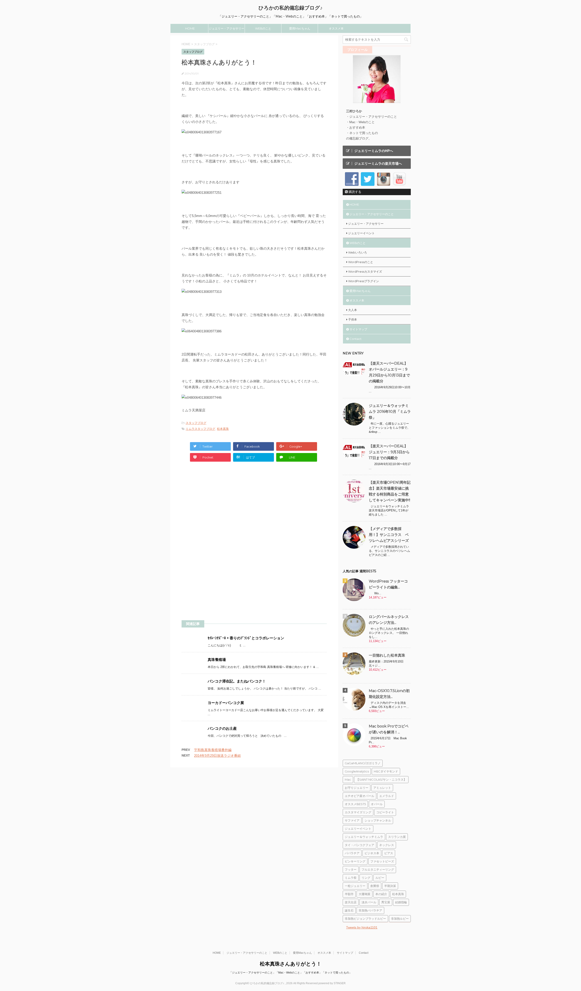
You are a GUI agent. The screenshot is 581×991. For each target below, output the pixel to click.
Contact (356, 339)
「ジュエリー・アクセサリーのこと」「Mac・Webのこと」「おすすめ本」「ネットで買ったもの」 (290, 972)
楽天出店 (351, 902)
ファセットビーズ (382, 861)
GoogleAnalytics (357, 771)
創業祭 (374, 886)
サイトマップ (358, 329)
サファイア (352, 820)
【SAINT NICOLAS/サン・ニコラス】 (381, 779)
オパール (377, 804)
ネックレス (386, 845)
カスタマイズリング (358, 812)
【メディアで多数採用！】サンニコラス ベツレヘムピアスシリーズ (389, 535)
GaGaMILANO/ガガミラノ (363, 763)
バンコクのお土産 (222, 728)
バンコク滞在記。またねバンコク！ (237, 681)
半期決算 (390, 886)
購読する (354, 192)
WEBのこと (263, 28)
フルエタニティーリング (378, 869)
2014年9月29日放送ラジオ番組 (217, 755)
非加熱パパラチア (370, 910)
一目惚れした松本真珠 (387, 655)
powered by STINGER (332, 983)
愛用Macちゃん (299, 28)
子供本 (352, 319)
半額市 (349, 894)
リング (366, 877)
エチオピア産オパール (359, 796)
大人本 (352, 310)
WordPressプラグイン (363, 281)
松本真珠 (223, 429)
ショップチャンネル (377, 820)
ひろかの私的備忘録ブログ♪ (290, 8)
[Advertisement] (220, 508)
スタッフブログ (196, 423)
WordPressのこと (360, 262)
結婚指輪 (401, 902)
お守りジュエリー (356, 787)
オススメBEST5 (355, 804)
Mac (348, 779)
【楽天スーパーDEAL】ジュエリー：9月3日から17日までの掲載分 (389, 452)
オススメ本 (336, 28)
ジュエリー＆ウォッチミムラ (364, 837)
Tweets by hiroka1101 (361, 927)
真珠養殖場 (217, 659)
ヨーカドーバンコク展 (226, 703)
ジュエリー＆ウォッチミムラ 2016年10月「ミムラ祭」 (390, 411)
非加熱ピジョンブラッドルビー (365, 918)
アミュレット (382, 787)
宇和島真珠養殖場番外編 (212, 750)
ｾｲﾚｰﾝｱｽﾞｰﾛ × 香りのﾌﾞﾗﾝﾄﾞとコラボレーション (246, 638)
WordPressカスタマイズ (365, 271)
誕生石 (349, 910)
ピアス (388, 853)
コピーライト (385, 812)
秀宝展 (385, 902)
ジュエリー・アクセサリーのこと (226, 30)
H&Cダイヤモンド (386, 771)
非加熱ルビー (400, 918)
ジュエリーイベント (361, 233)
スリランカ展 (397, 837)
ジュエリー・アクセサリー (366, 223)
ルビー (379, 877)
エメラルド (386, 796)
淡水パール (369, 902)
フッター (351, 869)
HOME (190, 28)
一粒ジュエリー (355, 886)
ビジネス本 (371, 853)
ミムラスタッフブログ (200, 429)
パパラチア (352, 853)
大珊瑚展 (364, 894)
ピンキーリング (355, 861)
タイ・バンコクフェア (359, 845)
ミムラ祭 (351, 877)
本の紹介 (381, 894)
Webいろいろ (357, 252)
